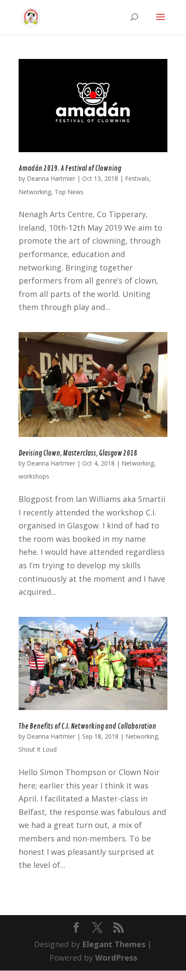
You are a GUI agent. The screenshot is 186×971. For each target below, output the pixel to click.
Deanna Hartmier (51, 178)
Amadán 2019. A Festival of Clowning (70, 168)
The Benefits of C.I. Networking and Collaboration (87, 726)
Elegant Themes (113, 944)
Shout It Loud (38, 749)
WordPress (116, 957)
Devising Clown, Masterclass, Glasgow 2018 (78, 453)
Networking (35, 192)
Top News (69, 192)
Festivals (137, 178)
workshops (34, 476)
